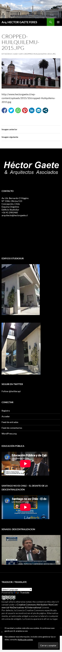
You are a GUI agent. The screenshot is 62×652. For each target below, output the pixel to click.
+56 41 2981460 (10, 212)
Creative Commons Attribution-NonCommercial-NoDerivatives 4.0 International (30, 606)
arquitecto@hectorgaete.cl (15, 215)
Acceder (6, 416)
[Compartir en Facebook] (4, 110)
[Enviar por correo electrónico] (38, 110)
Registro (6, 410)
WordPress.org (9, 433)
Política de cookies (25, 639)
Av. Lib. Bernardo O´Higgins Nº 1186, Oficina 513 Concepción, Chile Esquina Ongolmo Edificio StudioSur (15, 204)
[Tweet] (11, 110)
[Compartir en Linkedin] (31, 110)
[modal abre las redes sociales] (45, 110)
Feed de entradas (10, 422)
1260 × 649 (18, 54)
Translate (24, 592)
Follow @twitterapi (11, 391)
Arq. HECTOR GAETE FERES (19, 22)
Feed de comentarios (12, 427)
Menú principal (58, 22)
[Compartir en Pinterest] (25, 110)
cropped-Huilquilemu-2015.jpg (40, 54)
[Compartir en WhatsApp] (18, 110)
